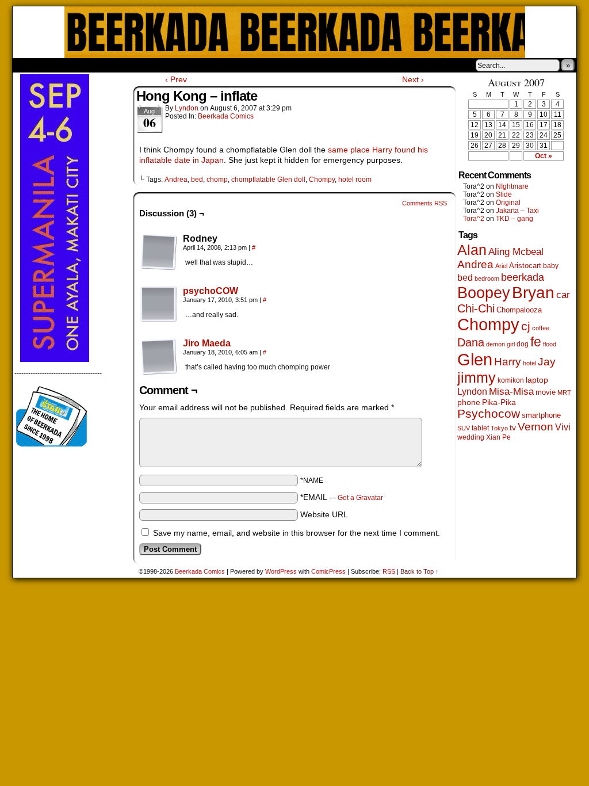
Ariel (501, 265)
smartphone (541, 415)
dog (523, 344)
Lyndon (186, 108)
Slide (504, 194)
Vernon (535, 427)
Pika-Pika (499, 402)
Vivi (563, 427)
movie (546, 392)
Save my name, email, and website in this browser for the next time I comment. (296, 532)
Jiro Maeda (207, 343)
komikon (511, 380)
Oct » (543, 156)
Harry (507, 361)
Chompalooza (519, 310)
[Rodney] (158, 252)
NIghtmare (512, 186)
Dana (470, 342)
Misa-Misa (511, 391)
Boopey (483, 293)
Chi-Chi (476, 308)
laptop (537, 380)
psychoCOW (210, 291)
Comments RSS (424, 203)
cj (525, 326)
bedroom (487, 278)
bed (197, 179)
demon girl (500, 344)
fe (535, 341)
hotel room (355, 179)
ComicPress (328, 571)
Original (508, 203)
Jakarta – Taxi (517, 211)
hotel (529, 363)
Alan (472, 250)
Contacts (142, 65)
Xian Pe (498, 437)
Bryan (533, 293)
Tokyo (499, 428)
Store (98, 65)
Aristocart (525, 266)
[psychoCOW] (158, 320)
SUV (463, 428)
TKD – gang (514, 219)
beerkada (522, 277)
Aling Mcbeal (516, 251)
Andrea (176, 179)
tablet (480, 428)
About (63, 65)
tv (513, 427)
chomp (217, 179)
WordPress (281, 571)
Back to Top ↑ (419, 571)
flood (549, 344)
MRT (564, 392)
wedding (470, 437)
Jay (547, 362)
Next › (413, 79)
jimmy (476, 377)
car (563, 294)
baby (551, 266)
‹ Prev (176, 79)
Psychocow (488, 413)
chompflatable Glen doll (268, 179)
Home (29, 65)
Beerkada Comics (294, 32)
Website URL (324, 514)
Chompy (322, 179)
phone (468, 402)
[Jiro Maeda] (158, 372)
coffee (540, 328)
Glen (474, 359)
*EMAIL (341, 497)
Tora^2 (473, 219)
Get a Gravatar (360, 498)
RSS (389, 571)
